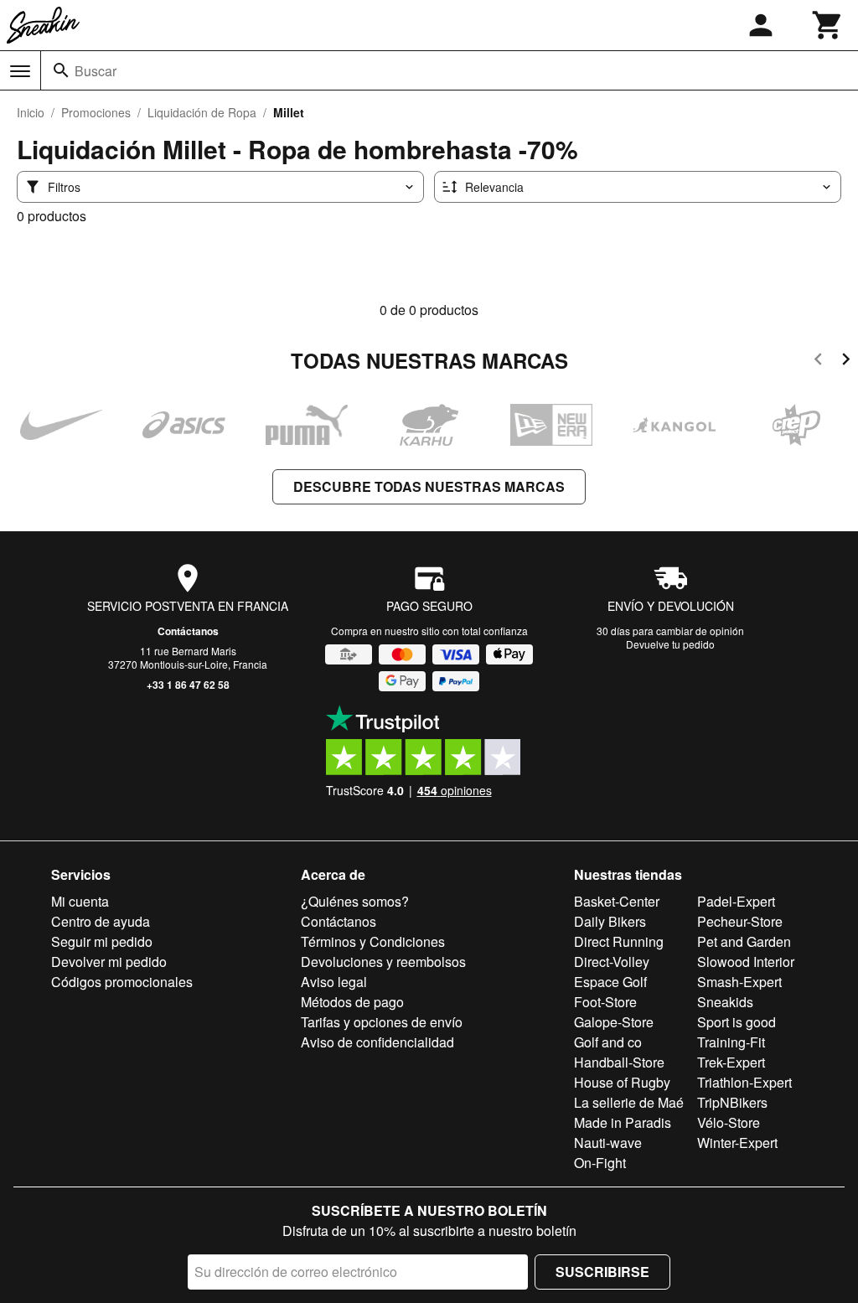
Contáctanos (188, 631)
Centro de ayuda (100, 921)
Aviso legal (334, 981)
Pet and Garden (744, 941)
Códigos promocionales (122, 981)
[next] (846, 361)
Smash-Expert (739, 981)
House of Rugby (622, 1082)
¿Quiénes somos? (355, 901)
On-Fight (600, 1162)
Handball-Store (619, 1062)
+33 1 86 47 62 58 (188, 684)
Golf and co (608, 1042)
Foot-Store (605, 1001)
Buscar (95, 70)
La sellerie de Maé (629, 1102)
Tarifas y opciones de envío (382, 1022)
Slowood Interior (745, 961)
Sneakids (725, 1001)
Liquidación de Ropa (201, 112)
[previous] (818, 361)
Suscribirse (602, 1271)
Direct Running (619, 941)
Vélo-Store (728, 1122)
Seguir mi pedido (101, 941)
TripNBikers (732, 1102)
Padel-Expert (736, 901)
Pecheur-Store (740, 921)
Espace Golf (610, 981)
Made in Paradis (622, 1122)
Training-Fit (731, 1042)
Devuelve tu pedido (670, 644)
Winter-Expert (737, 1142)
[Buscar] (61, 70)
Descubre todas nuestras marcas (429, 486)
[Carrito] (828, 25)
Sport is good (736, 1022)
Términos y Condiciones (373, 941)
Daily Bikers (610, 921)
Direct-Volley (611, 961)
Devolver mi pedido (109, 961)
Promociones (96, 112)
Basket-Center (616, 901)
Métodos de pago (352, 1001)
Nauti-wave (608, 1142)
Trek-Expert (731, 1062)
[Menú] (20, 71)
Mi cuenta (80, 901)
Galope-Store (614, 1022)
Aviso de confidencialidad (377, 1042)
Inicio (30, 112)
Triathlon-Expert (744, 1082)
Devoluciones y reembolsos (383, 961)
